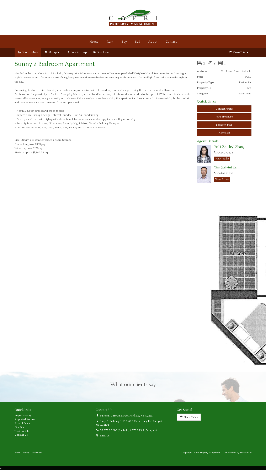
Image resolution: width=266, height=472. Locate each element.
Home (94, 41)
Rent (110, 41)
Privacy (26, 452)
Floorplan (224, 132)
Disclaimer (37, 452)
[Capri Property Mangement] (133, 17)
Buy (124, 41)
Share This (239, 52)
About (152, 41)
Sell (137, 41)
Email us (105, 435)
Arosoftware (245, 452)
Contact (171, 41)
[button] (224, 116)
